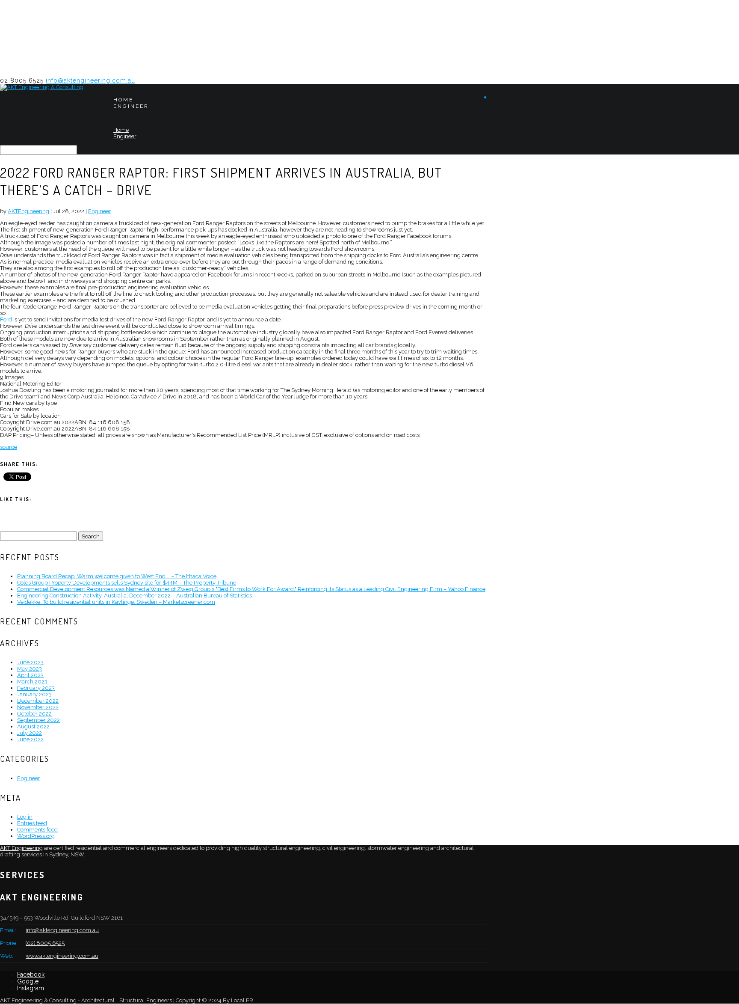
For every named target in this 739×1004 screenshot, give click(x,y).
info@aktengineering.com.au (62, 930)
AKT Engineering (21, 848)
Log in (25, 817)
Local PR (242, 1000)
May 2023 (29, 668)
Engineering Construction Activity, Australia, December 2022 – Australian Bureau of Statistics (134, 595)
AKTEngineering (28, 211)
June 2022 (30, 739)
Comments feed (37, 829)
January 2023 (34, 694)
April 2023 (30, 675)
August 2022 (33, 726)
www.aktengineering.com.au (62, 956)
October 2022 (34, 713)
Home (123, 100)
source (8, 447)
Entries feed (32, 823)
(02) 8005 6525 (45, 943)
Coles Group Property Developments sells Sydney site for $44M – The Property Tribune (126, 582)
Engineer (131, 106)
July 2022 (29, 733)
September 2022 (38, 720)
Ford (6, 319)
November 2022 (38, 707)
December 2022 (38, 701)
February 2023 (36, 688)
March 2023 (32, 681)
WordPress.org (36, 836)
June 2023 (30, 662)
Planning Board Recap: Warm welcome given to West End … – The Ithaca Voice (116, 576)
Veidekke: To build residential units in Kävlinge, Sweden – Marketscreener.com (116, 602)
